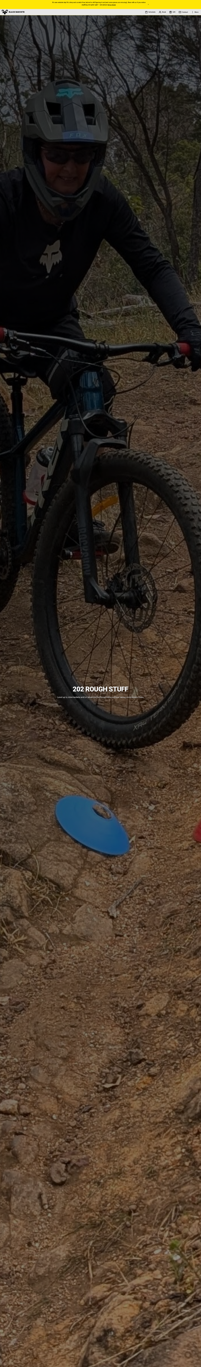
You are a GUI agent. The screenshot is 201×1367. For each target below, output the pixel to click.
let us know (112, 5)
